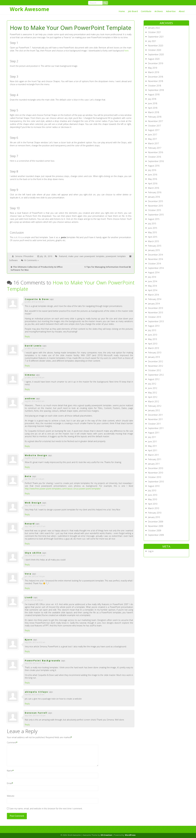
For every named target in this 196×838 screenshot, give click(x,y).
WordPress (130, 835)
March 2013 (153, 348)
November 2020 (155, 45)
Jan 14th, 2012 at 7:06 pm (35, 576)
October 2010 (154, 477)
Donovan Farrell (36, 712)
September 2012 (156, 374)
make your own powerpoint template (86, 256)
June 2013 (152, 334)
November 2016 (155, 152)
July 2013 (152, 330)
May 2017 (152, 139)
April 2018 (152, 107)
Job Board (133, 11)
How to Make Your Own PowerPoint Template (70, 285)
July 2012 (152, 383)
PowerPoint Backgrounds (42, 660)
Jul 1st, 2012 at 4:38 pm (34, 600)
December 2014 (155, 254)
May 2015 (152, 232)
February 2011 (154, 459)
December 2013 (155, 308)
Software (13, 260)
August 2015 (153, 219)
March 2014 (153, 294)
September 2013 (156, 321)
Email (9, 783)
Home (122, 11)
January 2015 (154, 250)
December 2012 (155, 361)
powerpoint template (116, 256)
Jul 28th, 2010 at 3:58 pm (34, 377)
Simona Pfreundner (24, 256)
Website (10, 796)
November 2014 (155, 259)
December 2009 (155, 521)
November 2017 (155, 121)
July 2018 (152, 99)
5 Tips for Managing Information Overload (106, 267)
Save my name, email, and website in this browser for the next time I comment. (46, 808)
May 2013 (152, 339)
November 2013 (155, 312)
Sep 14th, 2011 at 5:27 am (35, 526)
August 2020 (153, 59)
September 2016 (156, 161)
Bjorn (28, 639)
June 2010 (152, 495)
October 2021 (154, 32)
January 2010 (154, 517)
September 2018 (156, 90)
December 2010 (155, 468)
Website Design (36, 455)
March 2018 (153, 112)
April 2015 (152, 237)
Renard (30, 523)
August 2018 (153, 94)
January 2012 (154, 410)
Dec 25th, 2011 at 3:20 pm (35, 555)
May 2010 (152, 499)
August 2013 (153, 325)
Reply (27, 336)
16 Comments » (31, 260)
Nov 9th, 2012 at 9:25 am (34, 694)
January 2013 (154, 357)
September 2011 (156, 428)
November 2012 (155, 366)
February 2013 (154, 352)
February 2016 (154, 192)
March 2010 (153, 508)
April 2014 (152, 290)
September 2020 (156, 54)
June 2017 (152, 134)
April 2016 (152, 183)
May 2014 (152, 285)
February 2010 (154, 512)
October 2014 (154, 263)
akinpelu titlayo (36, 691)
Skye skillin (33, 552)
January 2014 (154, 303)
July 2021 (152, 41)
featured (63, 256)
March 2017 (153, 143)
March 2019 (153, 72)
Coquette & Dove (37, 299)
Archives (159, 11)
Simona (30, 374)
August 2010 (153, 486)
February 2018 (154, 116)
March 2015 (153, 241)
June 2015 (152, 228)
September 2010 (156, 481)
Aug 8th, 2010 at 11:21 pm (35, 458)
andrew (30, 398)
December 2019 (155, 63)
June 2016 (152, 174)
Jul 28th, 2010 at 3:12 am (34, 348)
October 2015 (154, 210)
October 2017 (154, 125)
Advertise (171, 11)
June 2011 (152, 441)
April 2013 (152, 343)
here (126, 50)
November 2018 (155, 81)
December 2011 (155, 414)
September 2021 (156, 36)
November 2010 (155, 472)
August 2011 (153, 432)
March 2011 (153, 455)
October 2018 (154, 85)
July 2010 (152, 490)
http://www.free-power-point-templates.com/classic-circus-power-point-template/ (63, 488)
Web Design (33, 502)
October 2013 (154, 317)
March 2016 (153, 188)
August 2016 (153, 165)
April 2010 (152, 503)
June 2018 (152, 103)
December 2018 (155, 76)
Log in (151, 551)
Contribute (146, 11)
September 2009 (156, 535)
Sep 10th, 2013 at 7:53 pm (35, 715)
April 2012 (152, 397)
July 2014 (152, 277)
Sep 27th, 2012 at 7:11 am (35, 663)
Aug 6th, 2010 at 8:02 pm (34, 401)
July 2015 (152, 223)
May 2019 (152, 67)
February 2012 (154, 406)
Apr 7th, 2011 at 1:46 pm (34, 479)
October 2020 (154, 50)
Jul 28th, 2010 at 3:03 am (34, 302)
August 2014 (153, 272)
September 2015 (156, 214)
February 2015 (154, 245)
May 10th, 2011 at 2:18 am (35, 505)
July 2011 (152, 437)
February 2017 (154, 148)
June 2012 (152, 388)
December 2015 (155, 201)
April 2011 (152, 450)
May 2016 (152, 179)
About (182, 11)
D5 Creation (106, 835)
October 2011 (154, 423)
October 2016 (154, 156)
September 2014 (156, 268)
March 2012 (153, 401)
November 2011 (155, 419)
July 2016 (152, 170)
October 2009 (154, 530)
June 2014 (152, 281)
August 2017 (153, 130)
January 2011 (154, 463)
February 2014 (154, 299)
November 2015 (155, 205)
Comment (11, 742)
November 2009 (155, 526)
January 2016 (154, 196)
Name (9, 770)
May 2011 (152, 446)
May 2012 (152, 392)
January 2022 (154, 27)
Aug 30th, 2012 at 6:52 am (35, 642)
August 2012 (153, 379)
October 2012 (154, 370)
